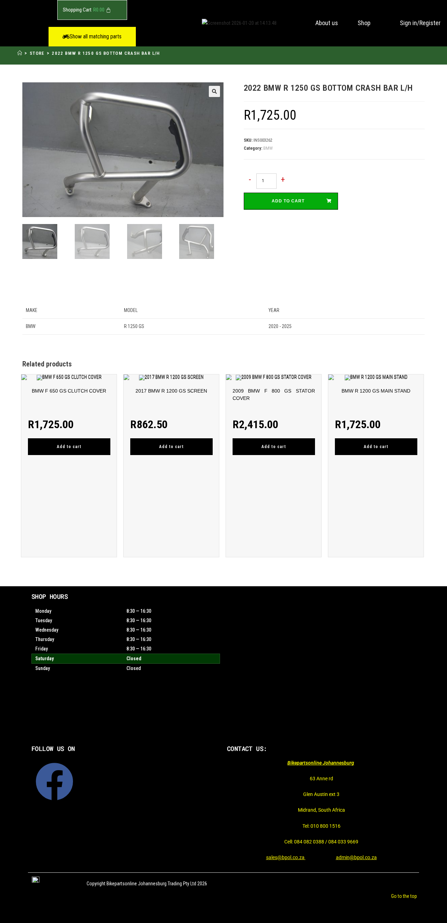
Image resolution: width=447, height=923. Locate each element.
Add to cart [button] (69, 446)
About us (326, 23)
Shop (364, 23)
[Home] (19, 53)
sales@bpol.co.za (286, 857)
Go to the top (404, 896)
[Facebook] (54, 782)
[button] (92, 36)
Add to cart (288, 201)
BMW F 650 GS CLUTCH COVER (69, 391)
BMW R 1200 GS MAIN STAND (376, 391)
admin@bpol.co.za (356, 857)
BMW (268, 148)
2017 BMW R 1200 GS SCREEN (171, 391)
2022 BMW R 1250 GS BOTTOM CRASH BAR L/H (106, 53)
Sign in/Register (420, 23)
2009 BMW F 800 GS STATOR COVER (274, 394)
